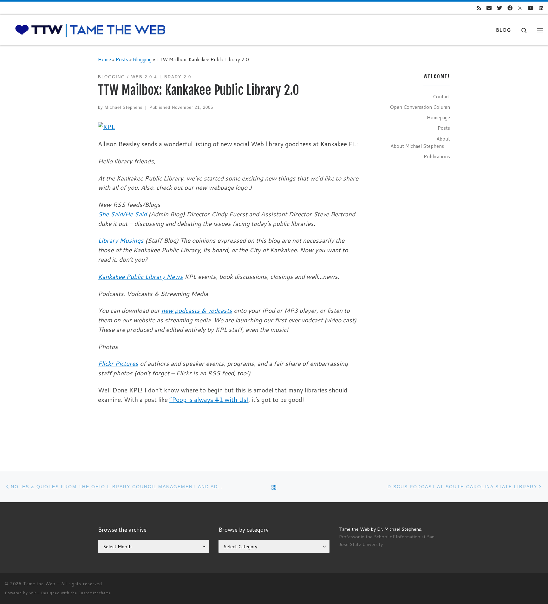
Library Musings (121, 240)
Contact (441, 96)
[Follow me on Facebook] (509, 8)
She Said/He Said (122, 214)
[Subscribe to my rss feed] (479, 8)
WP (32, 592)
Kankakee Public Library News (140, 276)
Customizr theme (94, 592)
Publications (437, 156)
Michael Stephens (124, 107)
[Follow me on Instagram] (520, 8)
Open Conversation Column (420, 106)
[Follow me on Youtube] (530, 8)
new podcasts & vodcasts (196, 310)
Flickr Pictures (118, 363)
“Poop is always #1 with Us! (208, 399)
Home (104, 59)
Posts (122, 59)
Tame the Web (39, 584)
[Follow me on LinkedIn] (541, 8)
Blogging (142, 59)
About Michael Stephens (417, 145)
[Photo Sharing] (106, 126)
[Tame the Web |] (90, 29)
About (443, 138)
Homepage (438, 117)
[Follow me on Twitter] (499, 8)
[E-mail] (489, 8)
